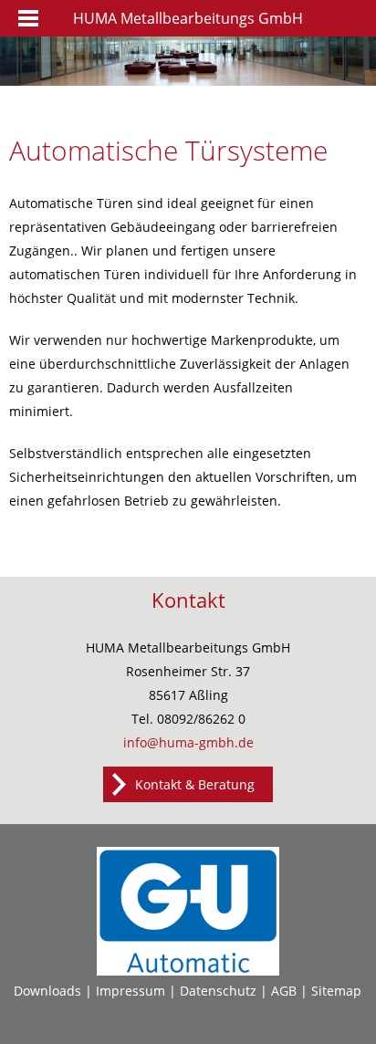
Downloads (47, 990)
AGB (284, 990)
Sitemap (336, 990)
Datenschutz (218, 990)
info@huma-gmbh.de (188, 742)
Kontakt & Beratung (195, 784)
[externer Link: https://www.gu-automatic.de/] (188, 970)
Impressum (130, 990)
